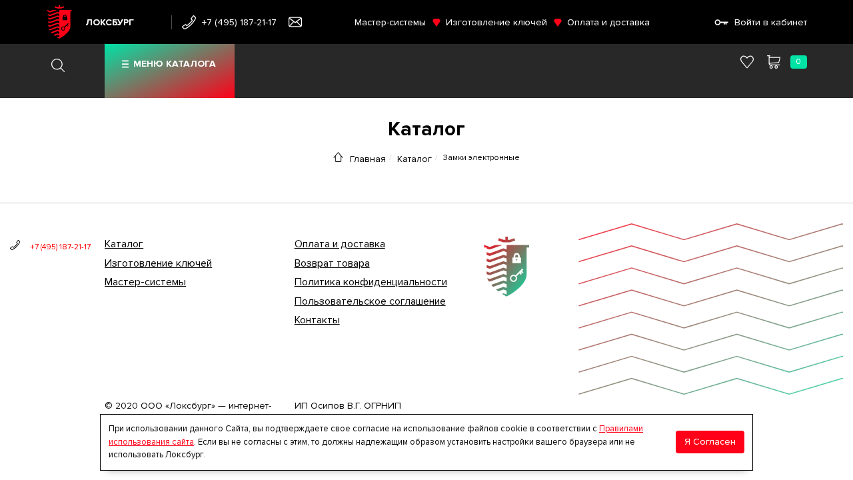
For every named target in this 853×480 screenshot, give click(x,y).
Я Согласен (710, 441)
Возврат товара (332, 263)
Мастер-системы (390, 22)
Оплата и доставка (608, 22)
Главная (368, 158)
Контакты (317, 320)
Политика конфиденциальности (371, 282)
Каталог (414, 158)
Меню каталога (174, 63)
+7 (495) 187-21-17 (239, 22)
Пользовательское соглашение (370, 301)
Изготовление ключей (496, 22)
